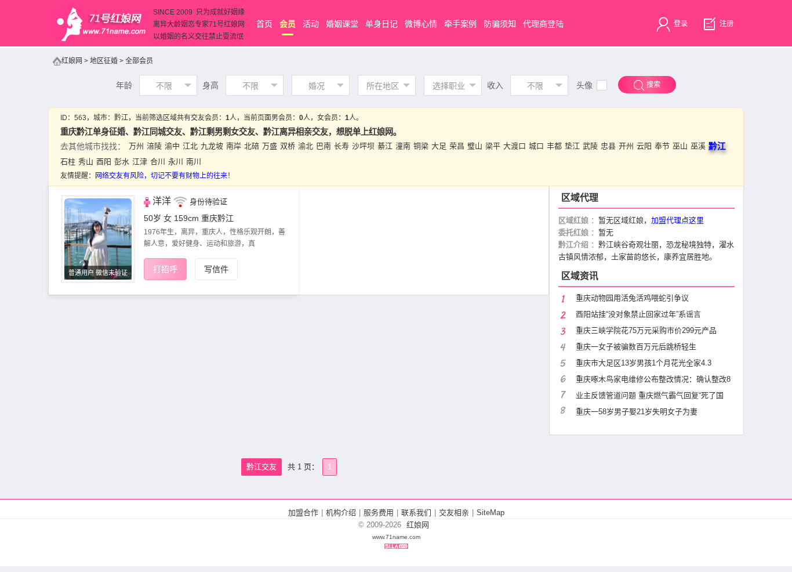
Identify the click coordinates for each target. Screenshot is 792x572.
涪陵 (154, 146)
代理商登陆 (543, 23)
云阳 (644, 146)
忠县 (608, 146)
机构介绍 (341, 512)
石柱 (67, 161)
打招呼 (165, 269)
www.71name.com (396, 537)
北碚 (251, 146)
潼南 (402, 146)
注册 (725, 24)
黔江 (121, 118)
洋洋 (161, 201)
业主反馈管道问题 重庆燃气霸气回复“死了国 (650, 395)
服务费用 (379, 512)
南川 (193, 161)
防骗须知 (500, 23)
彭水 (121, 161)
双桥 (287, 146)
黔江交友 (261, 466)
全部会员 (139, 61)
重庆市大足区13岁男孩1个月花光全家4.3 (643, 363)
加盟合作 (303, 512)
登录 (680, 24)
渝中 (172, 146)
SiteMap (490, 512)
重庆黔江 (217, 218)
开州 (626, 146)
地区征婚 (104, 61)
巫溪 (698, 146)
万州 (136, 146)
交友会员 (205, 118)
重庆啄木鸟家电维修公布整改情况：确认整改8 (653, 379)
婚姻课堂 (342, 23)
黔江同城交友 (157, 131)
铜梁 (420, 146)
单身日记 (381, 23)
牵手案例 (460, 23)
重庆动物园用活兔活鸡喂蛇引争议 (632, 298)
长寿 (341, 146)
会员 (287, 23)
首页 (264, 23)
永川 (175, 161)
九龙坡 (212, 146)
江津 (139, 161)
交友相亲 (454, 512)
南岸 (233, 146)
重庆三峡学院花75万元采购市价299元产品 (646, 330)
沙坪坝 (363, 146)
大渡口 (514, 146)
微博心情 (421, 23)
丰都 (554, 146)
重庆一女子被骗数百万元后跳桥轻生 (636, 346)
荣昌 (456, 146)
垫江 (572, 146)
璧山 (474, 146)
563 (80, 118)
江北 (190, 146)
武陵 (590, 146)
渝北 (305, 146)
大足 (438, 146)
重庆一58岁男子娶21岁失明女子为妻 (636, 411)
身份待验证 (208, 201)
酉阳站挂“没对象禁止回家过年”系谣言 (638, 314)
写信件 (216, 269)
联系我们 (416, 512)
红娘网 (71, 61)
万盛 (269, 146)
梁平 (492, 146)
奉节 (662, 146)
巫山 (680, 146)
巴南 (323, 146)
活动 (311, 23)
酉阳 (103, 161)
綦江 (385, 146)
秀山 (85, 161)
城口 (536, 146)
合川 (157, 161)
